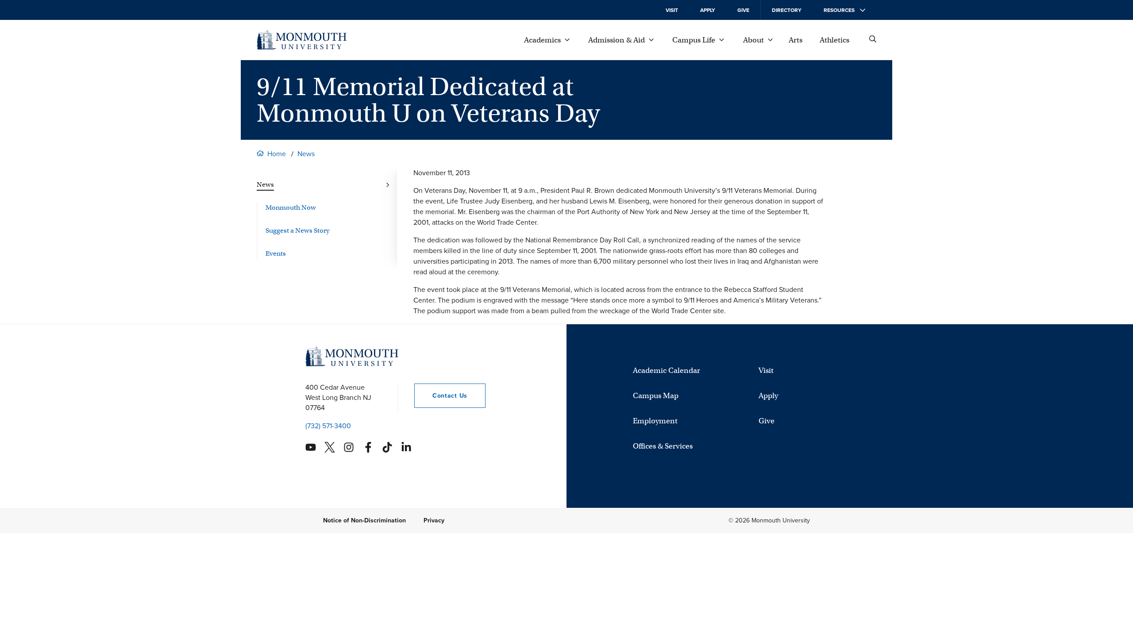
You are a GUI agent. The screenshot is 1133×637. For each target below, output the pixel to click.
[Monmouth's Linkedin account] (406, 447)
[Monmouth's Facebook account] (368, 447)
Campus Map (655, 395)
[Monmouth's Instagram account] (348, 447)
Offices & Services (663, 446)
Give (743, 10)
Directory (787, 10)
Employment (655, 421)
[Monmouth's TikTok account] (387, 447)
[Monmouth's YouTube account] (310, 447)
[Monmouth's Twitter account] (329, 447)
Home (276, 154)
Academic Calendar (666, 370)
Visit (672, 10)
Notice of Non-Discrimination (364, 520)
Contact (440, 395)
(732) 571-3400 (328, 426)
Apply (707, 10)
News (306, 154)
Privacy (434, 520)
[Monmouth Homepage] (302, 40)
